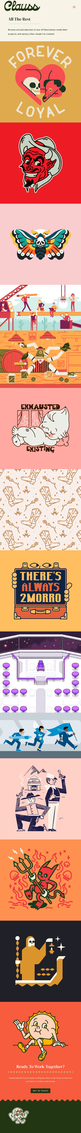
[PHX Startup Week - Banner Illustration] (40, 329)
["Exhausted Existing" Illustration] (40, 468)
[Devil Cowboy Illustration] (40, 203)
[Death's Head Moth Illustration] (40, 284)
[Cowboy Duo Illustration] (40, 838)
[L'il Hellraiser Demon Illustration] (40, 920)
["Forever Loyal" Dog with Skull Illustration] (40, 121)
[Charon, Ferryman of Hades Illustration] (40, 1001)
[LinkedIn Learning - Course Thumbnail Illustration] (40, 757)
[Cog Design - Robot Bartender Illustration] (40, 387)
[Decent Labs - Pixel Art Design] (40, 712)
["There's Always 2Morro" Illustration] (40, 630)
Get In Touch (40, 1090)
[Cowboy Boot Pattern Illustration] (40, 549)
